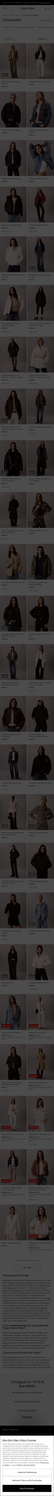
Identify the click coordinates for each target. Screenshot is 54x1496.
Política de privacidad (26, 1465)
